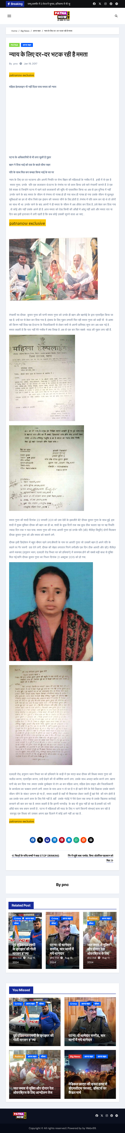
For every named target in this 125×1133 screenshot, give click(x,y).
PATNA (14, 44)
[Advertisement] (63, 124)
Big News (75, 1056)
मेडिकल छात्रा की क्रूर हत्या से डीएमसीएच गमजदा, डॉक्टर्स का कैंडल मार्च (88, 1088)
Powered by (75, 1128)
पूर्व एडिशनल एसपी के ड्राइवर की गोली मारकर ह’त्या (24, 949)
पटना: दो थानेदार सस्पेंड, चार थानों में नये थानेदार (62, 949)
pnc (15, 63)
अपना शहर (27, 44)
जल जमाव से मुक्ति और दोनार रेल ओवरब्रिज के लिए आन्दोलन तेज (98, 951)
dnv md (17, 957)
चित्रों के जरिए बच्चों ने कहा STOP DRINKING (36, 855)
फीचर (16, 923)
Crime (17, 918)
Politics (93, 918)
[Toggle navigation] (9, 16)
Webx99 (91, 1128)
